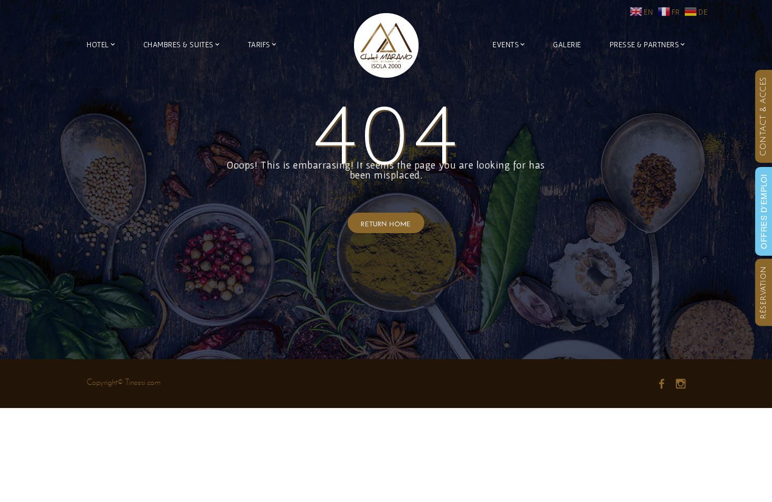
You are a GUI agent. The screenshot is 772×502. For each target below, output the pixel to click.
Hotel (98, 44)
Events (506, 44)
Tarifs (259, 44)
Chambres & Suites (178, 44)
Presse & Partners (645, 44)
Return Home (386, 222)
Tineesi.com (143, 382)
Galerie (567, 44)
